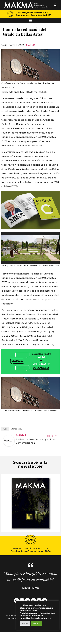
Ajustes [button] (25, 623)
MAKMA (30, 45)
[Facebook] (48, 436)
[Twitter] (52, 436)
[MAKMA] (8, 440)
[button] (55, 5)
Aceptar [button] (36, 623)
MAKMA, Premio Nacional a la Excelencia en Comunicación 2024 (33, 13)
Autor (5, 429)
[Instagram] (56, 436)
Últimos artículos (18, 429)
